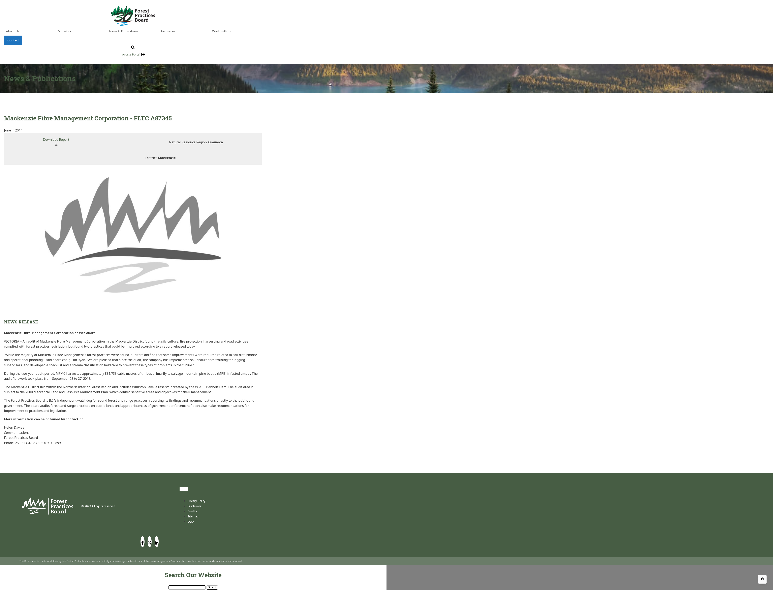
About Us (12, 31)
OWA (191, 521)
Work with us (221, 31)
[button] (56, 142)
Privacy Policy (196, 501)
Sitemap (193, 516)
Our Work (64, 31)
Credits (192, 511)
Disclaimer (194, 506)
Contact (13, 40)
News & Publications (123, 31)
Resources (168, 31)
